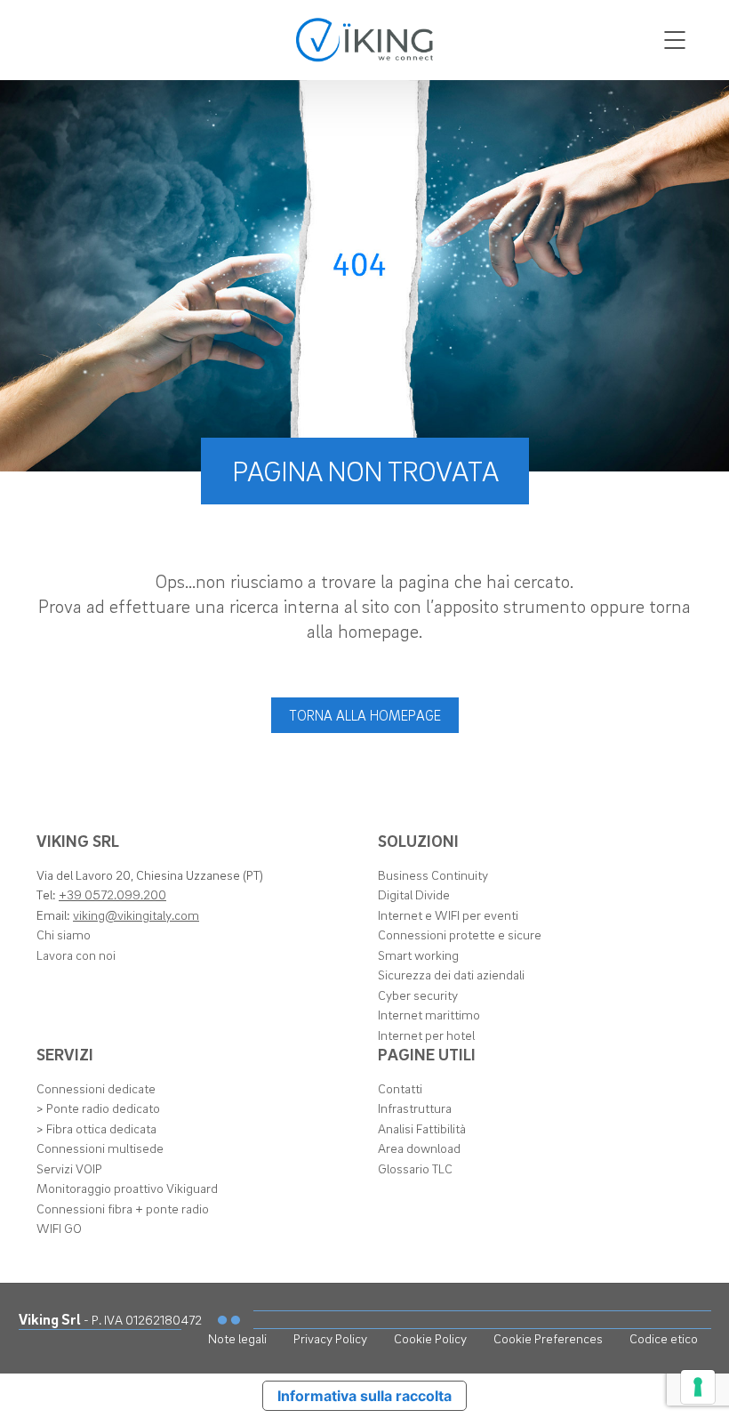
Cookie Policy (430, 1338)
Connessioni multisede (100, 1148)
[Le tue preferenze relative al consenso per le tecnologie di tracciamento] (698, 1387)
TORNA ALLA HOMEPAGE (365, 715)
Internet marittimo (429, 1014)
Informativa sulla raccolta (364, 1396)
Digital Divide (414, 894)
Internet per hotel (426, 1035)
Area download (419, 1148)
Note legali (237, 1338)
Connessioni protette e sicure (459, 934)
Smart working (418, 955)
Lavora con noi (76, 955)
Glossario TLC (415, 1168)
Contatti (400, 1088)
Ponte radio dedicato (103, 1108)
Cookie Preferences (548, 1338)
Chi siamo (63, 934)
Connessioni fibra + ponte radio (122, 1208)
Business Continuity (433, 874)
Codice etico (663, 1338)
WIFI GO (59, 1228)
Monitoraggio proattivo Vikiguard (127, 1188)
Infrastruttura (415, 1108)
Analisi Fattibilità (422, 1128)
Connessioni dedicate (96, 1088)
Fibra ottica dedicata (101, 1128)
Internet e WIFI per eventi (448, 914)
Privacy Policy (330, 1338)
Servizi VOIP (69, 1168)
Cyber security (418, 995)
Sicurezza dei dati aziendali (451, 974)
